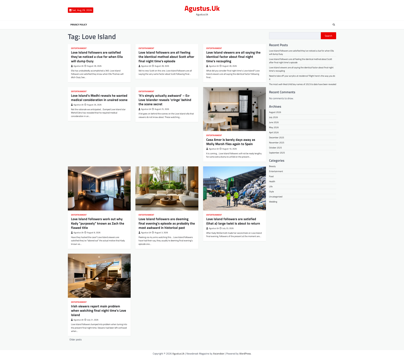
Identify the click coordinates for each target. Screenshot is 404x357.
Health (272, 181)
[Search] (333, 24)
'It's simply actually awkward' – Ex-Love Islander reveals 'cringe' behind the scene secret (165, 100)
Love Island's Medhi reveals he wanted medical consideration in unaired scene (99, 97)
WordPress (245, 353)
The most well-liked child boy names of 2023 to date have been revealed (302, 84)
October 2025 (275, 147)
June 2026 (274, 122)
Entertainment (79, 48)
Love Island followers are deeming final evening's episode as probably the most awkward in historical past (167, 223)
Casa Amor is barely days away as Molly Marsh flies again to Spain (230, 141)
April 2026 (274, 132)
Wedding (273, 201)
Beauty (272, 166)
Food (271, 176)
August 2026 (275, 112)
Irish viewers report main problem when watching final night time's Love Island (98, 310)
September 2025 (277, 152)
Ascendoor (218, 353)
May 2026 (274, 127)
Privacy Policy (78, 24)
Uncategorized (275, 196)
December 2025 (276, 137)
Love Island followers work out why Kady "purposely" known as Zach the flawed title (97, 223)
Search (328, 36)
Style (271, 191)
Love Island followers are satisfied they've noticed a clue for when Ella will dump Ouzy (97, 57)
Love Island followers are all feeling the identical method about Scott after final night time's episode (166, 57)
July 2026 (273, 117)
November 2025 (276, 142)
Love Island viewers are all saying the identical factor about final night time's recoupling (233, 57)
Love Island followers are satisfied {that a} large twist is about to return (233, 221)
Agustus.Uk (202, 8)
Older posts (75, 339)
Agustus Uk (78, 65)
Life (271, 186)
